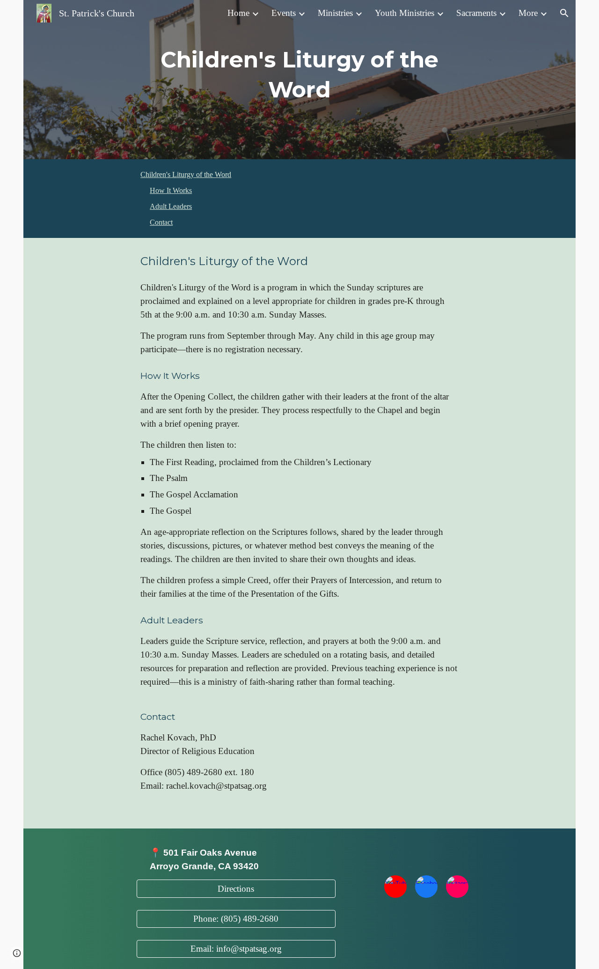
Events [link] (283, 13)
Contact (161, 222)
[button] (564, 13)
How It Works (171, 190)
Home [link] (238, 13)
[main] (299, 79)
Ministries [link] (335, 13)
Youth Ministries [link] (404, 13)
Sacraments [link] (476, 13)
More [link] (528, 13)
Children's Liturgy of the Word (185, 174)
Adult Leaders (171, 206)
